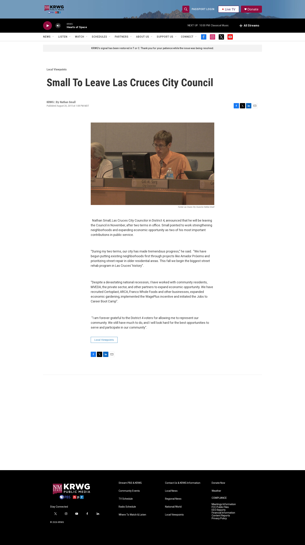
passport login (203, 9)
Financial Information (223, 512)
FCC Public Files (220, 507)
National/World (173, 506)
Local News (171, 491)
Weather (216, 491)
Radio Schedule (127, 506)
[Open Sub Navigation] (53, 36)
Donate (252, 9)
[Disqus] (152, 422)
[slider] (63, 25)
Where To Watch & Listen (132, 514)
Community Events (129, 491)
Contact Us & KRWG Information (182, 483)
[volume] (58, 26)
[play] (47, 26)
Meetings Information (224, 504)
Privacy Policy (219, 518)
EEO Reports (219, 510)
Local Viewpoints (57, 69)
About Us (142, 36)
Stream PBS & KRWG (130, 483)
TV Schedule (126, 499)
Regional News (173, 499)
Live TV (230, 9)
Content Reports (221, 515)
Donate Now (218, 483)
